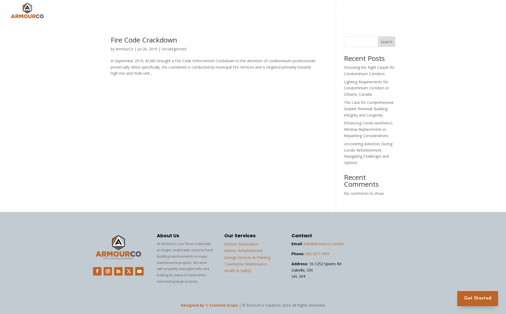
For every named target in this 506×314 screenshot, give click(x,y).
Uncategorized (174, 48)
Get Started (477, 298)
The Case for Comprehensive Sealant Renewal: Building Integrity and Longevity (369, 109)
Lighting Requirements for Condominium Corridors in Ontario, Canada (366, 88)
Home (285, 11)
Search (386, 41)
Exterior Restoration (241, 244)
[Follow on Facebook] (97, 271)
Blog (444, 11)
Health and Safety (347, 11)
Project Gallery (389, 11)
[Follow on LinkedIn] (118, 271)
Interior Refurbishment (243, 250)
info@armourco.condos (324, 243)
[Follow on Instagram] (108, 271)
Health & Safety (237, 270)
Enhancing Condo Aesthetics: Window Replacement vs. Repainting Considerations (368, 129)
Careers (464, 11)
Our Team (422, 11)
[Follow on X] (129, 271)
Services (307, 11)
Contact (489, 11)
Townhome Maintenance (245, 264)
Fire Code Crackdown (144, 40)
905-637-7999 (317, 253)
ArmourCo (124, 48)
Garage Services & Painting (247, 257)
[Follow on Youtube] (139, 271)
